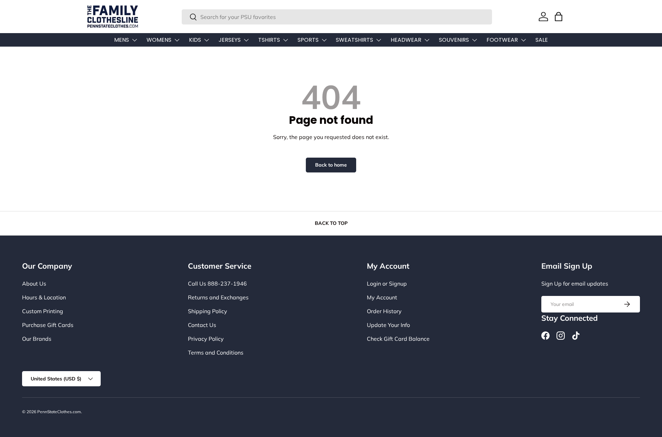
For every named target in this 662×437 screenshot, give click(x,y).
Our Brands (36, 338)
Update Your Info (388, 324)
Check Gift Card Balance (398, 338)
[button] (558, 16)
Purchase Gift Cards (47, 324)
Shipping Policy (207, 311)
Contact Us (202, 324)
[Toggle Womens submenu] (177, 40)
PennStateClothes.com (59, 411)
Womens (159, 40)
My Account (382, 297)
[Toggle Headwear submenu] (427, 40)
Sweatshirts (354, 40)
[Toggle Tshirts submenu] (285, 40)
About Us (34, 283)
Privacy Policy (206, 338)
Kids (195, 40)
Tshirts (269, 40)
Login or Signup (387, 283)
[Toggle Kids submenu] (206, 40)
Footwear (502, 40)
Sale (541, 40)
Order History (384, 311)
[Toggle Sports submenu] (324, 40)
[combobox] (337, 16)
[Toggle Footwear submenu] (523, 40)
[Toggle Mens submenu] (134, 40)
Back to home (331, 165)
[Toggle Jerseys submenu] (246, 40)
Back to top (331, 223)
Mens (121, 40)
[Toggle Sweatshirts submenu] (378, 40)
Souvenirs (454, 40)
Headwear (406, 40)
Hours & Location (44, 297)
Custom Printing (42, 311)
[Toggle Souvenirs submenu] (474, 40)
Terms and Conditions (215, 352)
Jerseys (230, 40)
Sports (308, 40)
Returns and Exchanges (218, 297)
